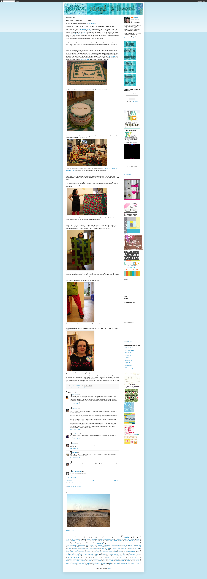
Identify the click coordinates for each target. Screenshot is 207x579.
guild (102, 546)
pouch (94, 555)
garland (73, 546)
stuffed (108, 560)
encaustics (116, 543)
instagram (131, 548)
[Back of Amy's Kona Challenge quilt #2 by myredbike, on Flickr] (87, 214)
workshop (80, 564)
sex (117, 559)
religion (124, 557)
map (85, 551)
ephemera (131, 543)
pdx (101, 554)
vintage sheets (104, 563)
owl (130, 553)
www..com (132, 144)
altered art (118, 536)
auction (115, 537)
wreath (84, 564)
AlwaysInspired (75, 433)
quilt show (139, 555)
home (79, 548)
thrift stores (78, 562)
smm (71, 560)
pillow (138, 554)
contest (78, 542)
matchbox (89, 551)
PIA (134, 554)
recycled (120, 557)
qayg (123, 555)
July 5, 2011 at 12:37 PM (75, 467)
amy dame (74, 408)
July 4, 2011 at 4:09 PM (75, 448)
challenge (109, 540)
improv (108, 548)
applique (71, 387)
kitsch (88, 550)
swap (122, 560)
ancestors (73, 537)
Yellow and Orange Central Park (81, 276)
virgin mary (116, 563)
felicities (106, 545)
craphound (107, 542)
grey (98, 546)
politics (79, 555)
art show (99, 537)
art (90, 537)
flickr (113, 545)
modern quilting (80, 387)
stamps (89, 560)
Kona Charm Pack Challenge (79, 33)
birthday (88, 539)
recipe (107, 557)
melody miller (105, 551)
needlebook (89, 553)
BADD (139, 537)
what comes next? (129, 368)
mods (138, 551)
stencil (100, 560)
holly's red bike (128, 355)
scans (75, 559)
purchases (103, 555)
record (116, 557)
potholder (90, 555)
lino (116, 550)
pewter (105, 554)
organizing (120, 553)
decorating (133, 542)
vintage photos (95, 563)
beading (76, 539)
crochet (113, 542)
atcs (111, 537)
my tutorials (82, 553)
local (119, 550)
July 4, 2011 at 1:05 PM (75, 438)
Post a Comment (72, 477)
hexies (70, 548)
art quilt (94, 537)
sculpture (83, 559)
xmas (99, 564)
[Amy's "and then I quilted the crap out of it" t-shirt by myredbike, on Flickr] (80, 371)
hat (124, 546)
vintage (88, 563)
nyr (111, 553)
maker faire (81, 551)
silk (134, 559)
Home (93, 480)
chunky (120, 540)
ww (92, 564)
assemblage (105, 537)
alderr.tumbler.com (129, 347)
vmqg (87, 387)
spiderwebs (83, 560)
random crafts (97, 557)
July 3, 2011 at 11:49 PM (75, 429)
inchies (119, 548)
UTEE (138, 561)
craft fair (96, 542)
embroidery (101, 544)
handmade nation (119, 546)
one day (115, 553)
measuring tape (98, 551)
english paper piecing (124, 543)
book (113, 539)
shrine (131, 559)
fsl (134, 545)
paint (140, 553)
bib (84, 539)
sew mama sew (98, 559)
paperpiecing (79, 554)
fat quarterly (100, 545)
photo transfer (117, 554)
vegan (80, 563)
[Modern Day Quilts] (131, 259)
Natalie (73, 443)
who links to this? (70, 530)
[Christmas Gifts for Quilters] (129, 434)
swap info (128, 560)
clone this (130, 341)
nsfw (108, 553)
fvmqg (69, 546)
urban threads (132, 561)
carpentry (88, 540)
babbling (127, 538)
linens (102, 550)
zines (107, 564)
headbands (129, 546)
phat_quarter (110, 554)
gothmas (94, 546)
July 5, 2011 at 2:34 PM (75, 475)
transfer (101, 561)
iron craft (137, 548)
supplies (117, 560)
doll (82, 543)
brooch (133, 539)
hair (105, 546)
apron (87, 537)
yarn (104, 564)
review (132, 557)
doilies (78, 543)
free (127, 545)
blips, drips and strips (129, 350)
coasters (137, 540)
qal (120, 555)
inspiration (124, 548)
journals (73, 550)
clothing (74, 387)
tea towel (137, 560)
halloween (110, 546)
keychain (78, 550)
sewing (104, 559)
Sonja (84, 32)
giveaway (83, 546)
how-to (97, 548)
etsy (136, 543)
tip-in (90, 562)
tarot (133, 560)
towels (97, 561)
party (86, 554)
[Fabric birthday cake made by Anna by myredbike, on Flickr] (80, 131)
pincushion (68, 555)
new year (104, 553)
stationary (95, 560)
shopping (121, 559)
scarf (79, 559)
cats (101, 540)
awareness (121, 537)
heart (139, 546)
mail (72, 551)
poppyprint (127, 362)
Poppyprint (74, 452)
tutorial (112, 561)
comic (74, 542)
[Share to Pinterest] (91, 386)
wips (75, 564)
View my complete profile (129, 37)
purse (109, 555)
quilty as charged (128, 363)
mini (115, 551)
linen (98, 550)
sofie (78, 560)
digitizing (68, 543)
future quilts (138, 545)
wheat (138, 563)
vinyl (110, 563)
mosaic (71, 553)
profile (99, 555)
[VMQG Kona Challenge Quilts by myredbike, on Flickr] (87, 165)
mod (124, 551)
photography (123, 554)
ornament (126, 553)
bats (72, 539)
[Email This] (85, 386)
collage (68, 542)
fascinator (91, 545)
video (83, 563)
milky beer (127, 357)
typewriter (121, 562)
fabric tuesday (81, 545)
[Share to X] (88, 386)
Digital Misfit (75, 394)
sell (93, 559)
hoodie (86, 548)
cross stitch (119, 542)
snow (74, 560)
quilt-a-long (70, 557)
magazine (68, 551)
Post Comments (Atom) (77, 482)
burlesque (68, 540)
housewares (92, 548)
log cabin (124, 550)
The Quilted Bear (85, 59)
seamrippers (89, 559)
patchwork (90, 554)
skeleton (137, 559)
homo (83, 548)
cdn (105, 540)
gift (77, 546)
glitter (89, 546)
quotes (84, 557)
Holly (90, 30)
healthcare (134, 546)
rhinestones (137, 557)
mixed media (119, 551)
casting (92, 540)
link (106, 550)
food (119, 545)
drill (90, 543)
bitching (93, 539)
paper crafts (71, 554)
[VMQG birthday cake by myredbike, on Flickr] (87, 85)
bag (68, 539)
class (126, 540)
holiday (74, 548)
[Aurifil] (136, 434)
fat (95, 545)
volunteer (134, 563)
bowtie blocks (127, 539)
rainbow (91, 557)
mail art (76, 551)
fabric (74, 545)
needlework (96, 553)
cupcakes (127, 542)
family (87, 545)
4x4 (86, 536)
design (138, 542)
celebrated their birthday (84, 29)
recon (112, 557)
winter (71, 564)
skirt (67, 560)
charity (115, 540)
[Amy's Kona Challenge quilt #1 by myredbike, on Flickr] (80, 270)
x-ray (95, 564)
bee (81, 539)
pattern (97, 554)
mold (67, 553)
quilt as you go (132, 555)
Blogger (109, 568)
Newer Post (69, 480)
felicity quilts (127, 354)
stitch (104, 560)
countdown (90, 542)
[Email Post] (83, 385)
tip (86, 561)
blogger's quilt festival (105, 539)
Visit (127, 174)
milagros (110, 551)
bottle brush (118, 539)
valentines (68, 563)
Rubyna (126, 367)
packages (135, 553)
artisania (127, 349)
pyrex (113, 555)
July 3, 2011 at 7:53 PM (75, 403)
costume (84, 542)
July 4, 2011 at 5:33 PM (75, 457)
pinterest (74, 555)
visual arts (123, 563)
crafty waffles (128, 352)
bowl (122, 539)
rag (87, 557)
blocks (97, 539)
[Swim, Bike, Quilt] (131, 444)
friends (130, 545)
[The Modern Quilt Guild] (129, 424)
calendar (78, 540)
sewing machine (112, 559)
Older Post (116, 480)
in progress (114, 548)
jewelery (68, 550)
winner (67, 564)
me (93, 551)
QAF (117, 555)
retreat (128, 557)
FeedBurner (135, 101)
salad (71, 559)
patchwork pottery (129, 359)
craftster (101, 542)
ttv (108, 561)
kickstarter (83, 550)
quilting (84, 387)
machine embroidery (133, 550)
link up (112, 550)
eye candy (70, 545)
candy (83, 540)
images (102, 548)
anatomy (68, 537)
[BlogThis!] (87, 386)
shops (126, 559)
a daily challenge (91, 23)
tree (106, 561)
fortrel (123, 545)
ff (109, 545)
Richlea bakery (112, 56)
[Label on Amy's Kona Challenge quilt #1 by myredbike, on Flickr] (80, 322)
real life (103, 557)
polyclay (84, 555)
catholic (97, 540)
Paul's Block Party (129, 360)
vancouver (75, 563)
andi (78, 537)
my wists (125, 341)
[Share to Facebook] (90, 386)
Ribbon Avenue (128, 365)
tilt (83, 562)
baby (135, 537)
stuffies (112, 560)
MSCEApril (76, 553)
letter (94, 550)
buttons (73, 540)
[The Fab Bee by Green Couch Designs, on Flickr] (127, 233)
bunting (137, 539)
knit (91, 550)
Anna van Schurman (76, 471)
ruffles (67, 559)
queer (127, 555)
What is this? (132, 158)
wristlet (88, 564)
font (116, 545)
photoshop (130, 554)
